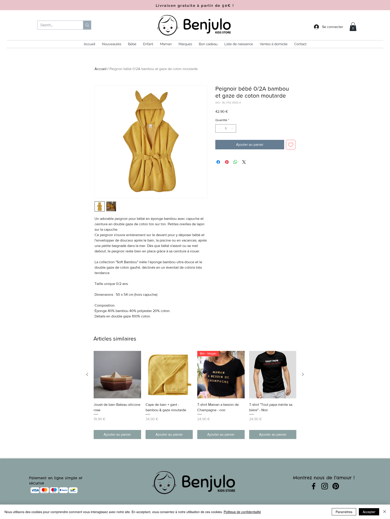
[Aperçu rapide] (117, 374)
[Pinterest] (335, 486)
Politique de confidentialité (242, 512)
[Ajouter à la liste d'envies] (290, 144)
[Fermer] (384, 511)
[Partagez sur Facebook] (218, 162)
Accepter (369, 512)
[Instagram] (324, 486)
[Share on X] (244, 162)
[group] (195, 395)
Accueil (101, 69)
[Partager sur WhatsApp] (235, 162)
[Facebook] (313, 486)
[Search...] (87, 25)
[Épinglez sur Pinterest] (227, 162)
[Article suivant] (303, 374)
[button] (353, 26)
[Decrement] (219, 128)
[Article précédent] (87, 374)
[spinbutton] (226, 128)
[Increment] (232, 128)
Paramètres (344, 512)
